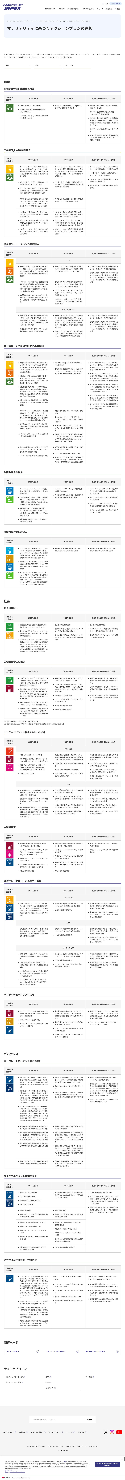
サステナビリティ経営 (36, 21)
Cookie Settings (62, 1450)
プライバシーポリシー (55, 1446)
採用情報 (109, 9)
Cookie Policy (8, 1470)
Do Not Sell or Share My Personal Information (107, 1464)
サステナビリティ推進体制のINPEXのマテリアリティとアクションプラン (33, 57)
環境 (7, 65)
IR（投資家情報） (73, 9)
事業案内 (61, 9)
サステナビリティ (88, 9)
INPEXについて (50, 9)
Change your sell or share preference (15, 1472)
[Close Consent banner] (122, 1459)
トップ (9, 21)
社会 (36, 65)
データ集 (89, 1377)
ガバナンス (69, 65)
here (65, 1461)
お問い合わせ (115, 4)
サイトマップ (93, 1446)
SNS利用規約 (70, 1446)
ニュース (100, 9)
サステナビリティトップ (20, 21)
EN (107, 3)
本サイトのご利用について (36, 1446)
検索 (118, 9)
